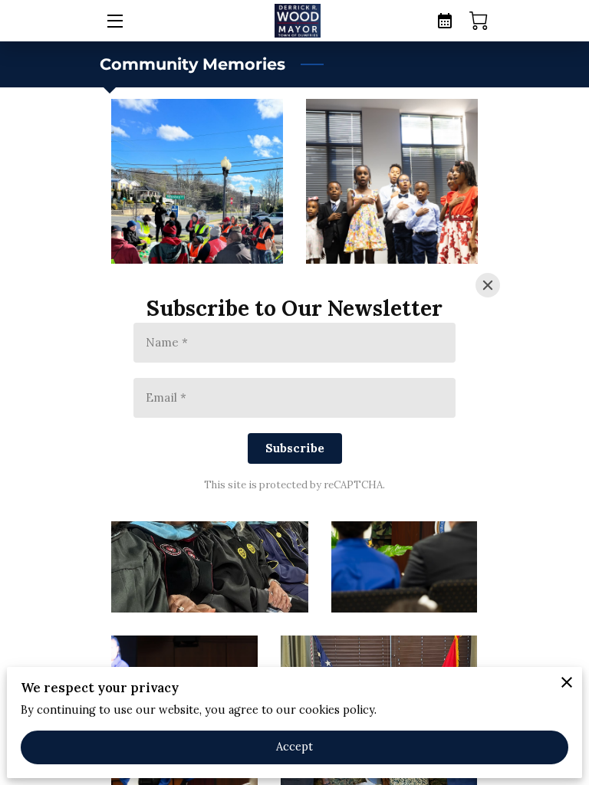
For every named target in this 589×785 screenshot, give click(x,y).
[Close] (487, 285)
